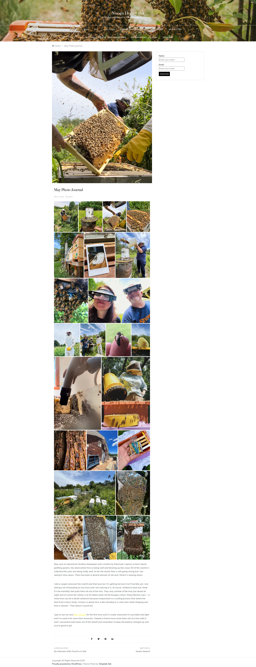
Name (161, 56)
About (75, 29)
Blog (86, 29)
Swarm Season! (143, 651)
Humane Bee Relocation (133, 29)
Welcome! (168, 37)
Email (161, 64)
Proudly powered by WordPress (67, 664)
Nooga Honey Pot (128, 13)
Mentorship (157, 29)
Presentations (139, 37)
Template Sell (105, 664)
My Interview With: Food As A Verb (70, 651)
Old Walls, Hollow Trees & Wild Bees (106, 37)
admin (70, 197)
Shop (154, 37)
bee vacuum (80, 614)
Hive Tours (109, 29)
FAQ (96, 29)
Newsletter (175, 29)
